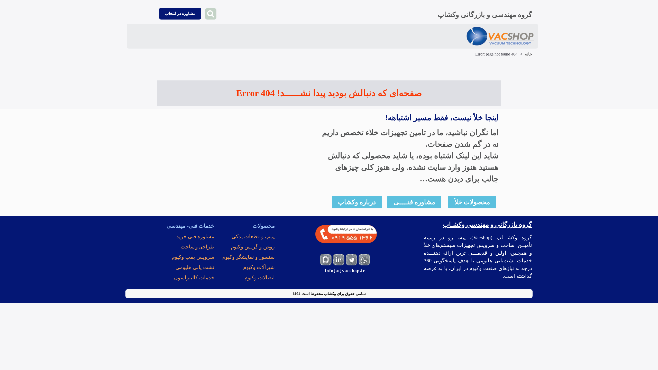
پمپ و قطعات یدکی (253, 236)
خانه (528, 54)
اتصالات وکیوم (259, 277)
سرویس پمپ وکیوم (193, 257)
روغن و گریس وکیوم (253, 246)
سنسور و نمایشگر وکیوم (248, 257)
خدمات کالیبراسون (194, 277)
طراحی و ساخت (197, 246)
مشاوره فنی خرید (195, 236)
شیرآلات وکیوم (259, 267)
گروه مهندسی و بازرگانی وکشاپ (485, 14)
